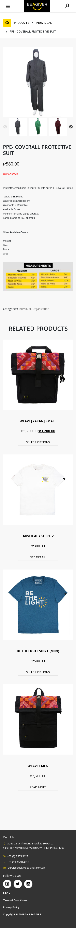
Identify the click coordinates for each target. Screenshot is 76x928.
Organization (40, 309)
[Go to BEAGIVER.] (7, 23)
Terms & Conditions (15, 900)
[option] (18, 127)
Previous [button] (5, 127)
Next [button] (71, 127)
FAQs (6, 893)
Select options (38, 442)
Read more (38, 787)
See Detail (38, 557)
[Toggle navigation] (7, 6)
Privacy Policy (11, 907)
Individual (25, 309)
